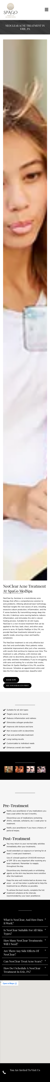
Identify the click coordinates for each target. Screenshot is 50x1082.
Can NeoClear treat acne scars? (23, 986)
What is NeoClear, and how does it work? (23, 946)
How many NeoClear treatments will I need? (23, 966)
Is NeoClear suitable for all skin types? (23, 956)
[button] (7, 782)
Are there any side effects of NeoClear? (21, 977)
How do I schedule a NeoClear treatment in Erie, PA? (22, 994)
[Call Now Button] (4, 1072)
